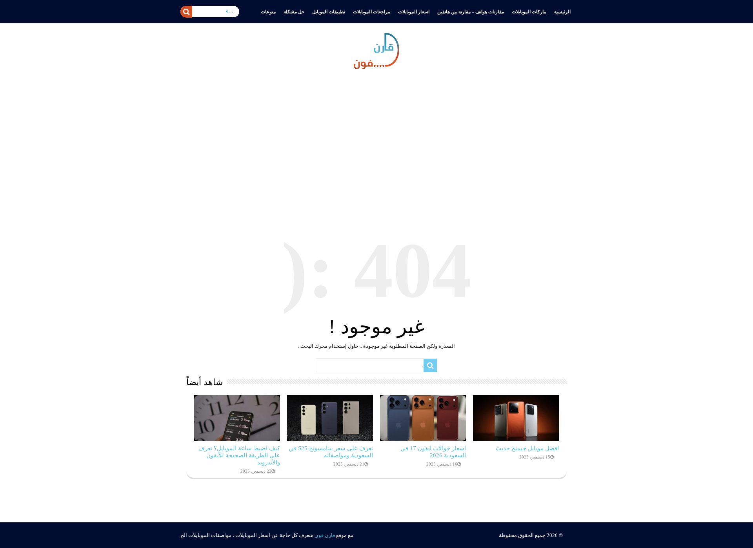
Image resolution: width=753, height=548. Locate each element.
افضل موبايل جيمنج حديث (527, 448)
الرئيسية (562, 12)
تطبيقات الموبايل (328, 12)
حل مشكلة (294, 12)
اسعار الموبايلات (413, 12)
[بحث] (186, 12)
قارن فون (325, 535)
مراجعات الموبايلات (371, 12)
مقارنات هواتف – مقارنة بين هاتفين (470, 12)
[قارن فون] (376, 49)
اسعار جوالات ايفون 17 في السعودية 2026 (433, 451)
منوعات (268, 12)
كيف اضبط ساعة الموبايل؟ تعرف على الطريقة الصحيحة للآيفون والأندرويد (239, 455)
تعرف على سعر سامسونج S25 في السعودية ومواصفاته (331, 451)
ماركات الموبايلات (529, 12)
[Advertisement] (376, 143)
